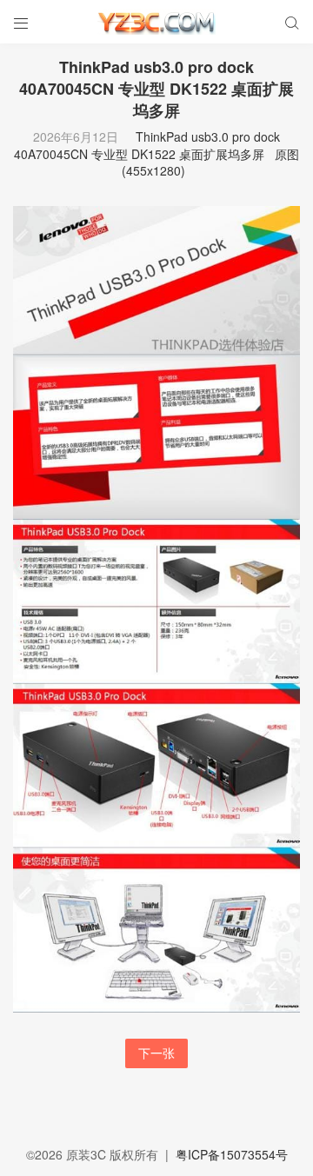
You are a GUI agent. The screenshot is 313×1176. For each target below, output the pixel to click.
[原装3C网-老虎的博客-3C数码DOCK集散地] (156, 22)
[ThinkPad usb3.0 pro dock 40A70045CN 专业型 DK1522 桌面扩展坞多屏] (156, 607)
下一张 (156, 1052)
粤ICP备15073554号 (232, 1154)
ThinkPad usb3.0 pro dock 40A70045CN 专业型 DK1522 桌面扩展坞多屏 (147, 145)
